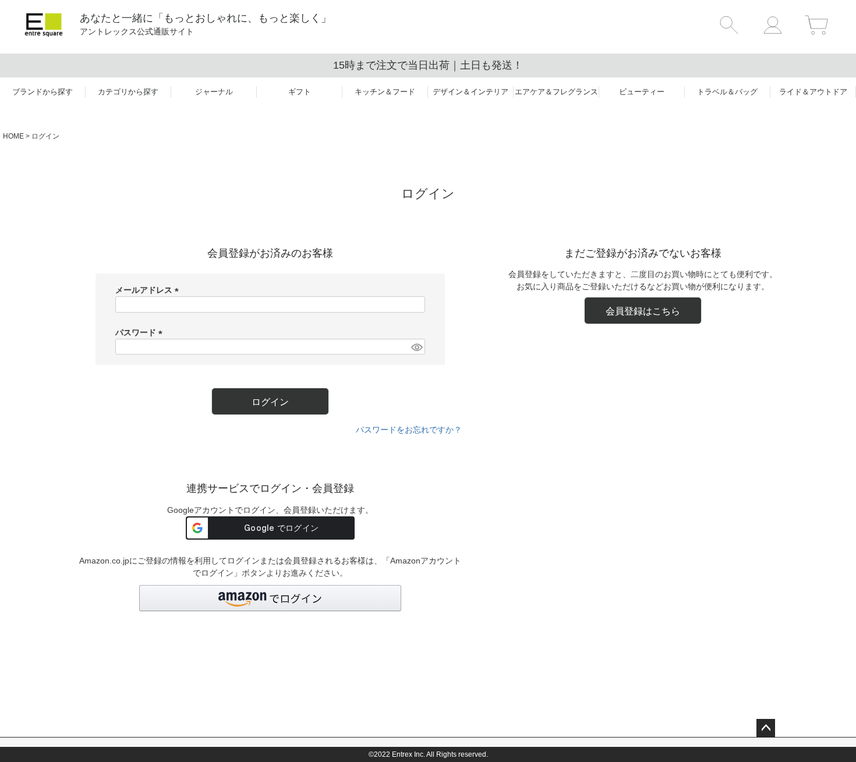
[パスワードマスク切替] (416, 347)
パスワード (141, 332)
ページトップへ (765, 728)
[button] (270, 598)
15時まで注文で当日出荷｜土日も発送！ (428, 65)
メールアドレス (149, 290)
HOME (13, 136)
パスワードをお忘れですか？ (409, 429)
